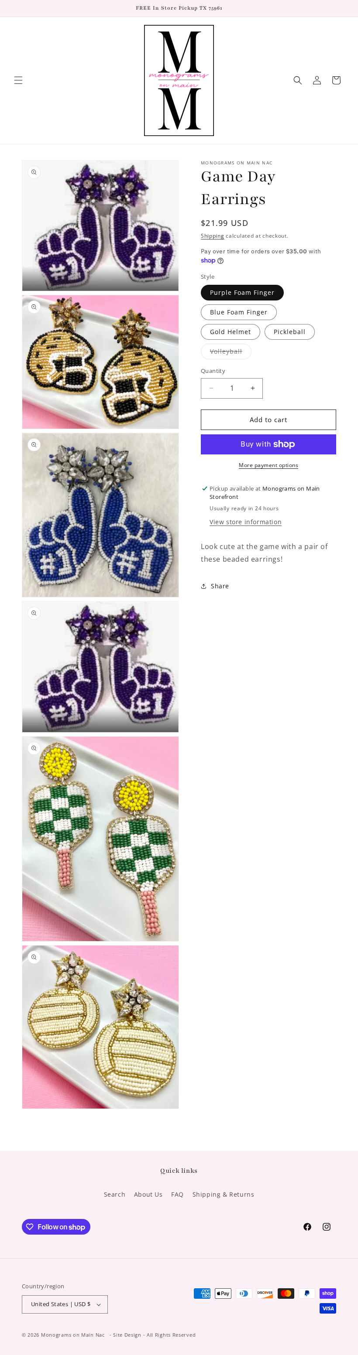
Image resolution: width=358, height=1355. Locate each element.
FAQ (177, 1194)
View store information (246, 522)
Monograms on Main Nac (73, 1334)
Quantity (213, 371)
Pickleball (290, 332)
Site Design (127, 1334)
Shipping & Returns (224, 1194)
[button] (18, 80)
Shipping (212, 235)
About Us (148, 1194)
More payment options (268, 465)
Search (115, 1194)
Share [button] (220, 586)
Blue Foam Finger (239, 312)
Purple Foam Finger (242, 292)
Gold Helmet (230, 332)
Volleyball (230, 353)
